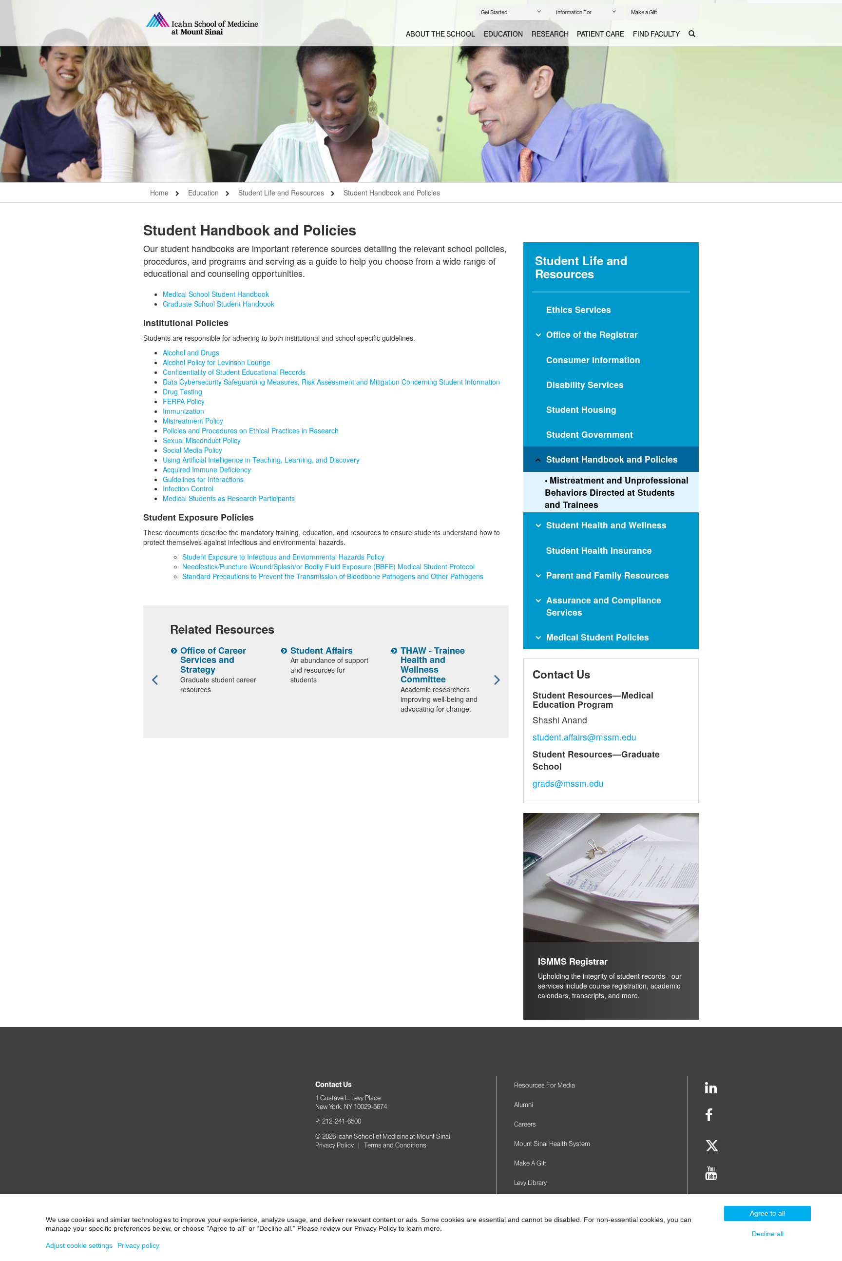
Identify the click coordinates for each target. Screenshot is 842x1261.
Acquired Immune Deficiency (207, 469)
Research (550, 34)
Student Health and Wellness (606, 525)
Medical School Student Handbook (216, 294)
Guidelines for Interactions (203, 479)
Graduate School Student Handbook (218, 304)
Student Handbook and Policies (392, 192)
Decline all (768, 1234)
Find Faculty (656, 34)
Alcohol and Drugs (191, 352)
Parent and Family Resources (607, 575)
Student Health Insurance (599, 550)
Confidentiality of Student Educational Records (234, 372)
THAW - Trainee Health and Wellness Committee (433, 664)
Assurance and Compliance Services (603, 606)
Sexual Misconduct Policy (202, 440)
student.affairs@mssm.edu (584, 737)
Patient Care (600, 34)
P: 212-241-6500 (338, 1121)
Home (159, 192)
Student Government (589, 434)
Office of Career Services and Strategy (213, 660)
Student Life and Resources (281, 192)
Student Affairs (321, 650)
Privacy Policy (334, 1145)
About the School (440, 34)
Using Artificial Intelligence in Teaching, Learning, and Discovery (261, 460)
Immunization (183, 411)
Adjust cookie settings (79, 1245)
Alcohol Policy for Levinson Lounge (216, 362)
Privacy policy (138, 1245)
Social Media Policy (192, 450)
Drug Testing (182, 391)
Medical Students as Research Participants (229, 498)
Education (503, 34)
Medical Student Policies (597, 637)
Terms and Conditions (395, 1145)
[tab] (440, 34)
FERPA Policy (184, 401)
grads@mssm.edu (568, 783)
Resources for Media (544, 1085)
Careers (525, 1124)
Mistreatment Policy (193, 421)
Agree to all (767, 1213)
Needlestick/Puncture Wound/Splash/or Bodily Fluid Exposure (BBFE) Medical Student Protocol (328, 566)
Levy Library (530, 1182)
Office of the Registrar (592, 334)
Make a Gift (644, 12)
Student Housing (581, 409)
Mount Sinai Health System (552, 1143)
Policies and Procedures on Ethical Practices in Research (251, 430)
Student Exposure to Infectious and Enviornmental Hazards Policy (283, 557)
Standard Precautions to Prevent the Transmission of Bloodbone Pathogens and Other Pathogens (332, 576)
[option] (421, 91)
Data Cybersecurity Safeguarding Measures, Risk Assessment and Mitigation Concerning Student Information (331, 382)
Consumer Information (593, 359)
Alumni (523, 1104)
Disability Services (585, 384)
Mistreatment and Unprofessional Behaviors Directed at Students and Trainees (617, 492)
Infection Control (188, 488)
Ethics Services (578, 309)
